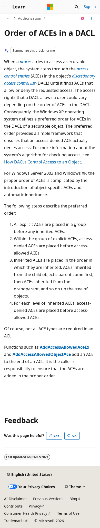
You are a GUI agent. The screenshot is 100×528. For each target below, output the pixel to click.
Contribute (13, 506)
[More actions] (91, 18)
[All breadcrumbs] (8, 18)
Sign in (90, 6)
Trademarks (14, 520)
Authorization (29, 18)
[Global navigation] (5, 7)
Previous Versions (48, 498)
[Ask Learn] (82, 18)
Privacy (35, 506)
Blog (73, 498)
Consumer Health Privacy (25, 513)
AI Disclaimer (15, 498)
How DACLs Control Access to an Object (42, 162)
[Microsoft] (50, 7)
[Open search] (77, 7)
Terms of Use (68, 513)
